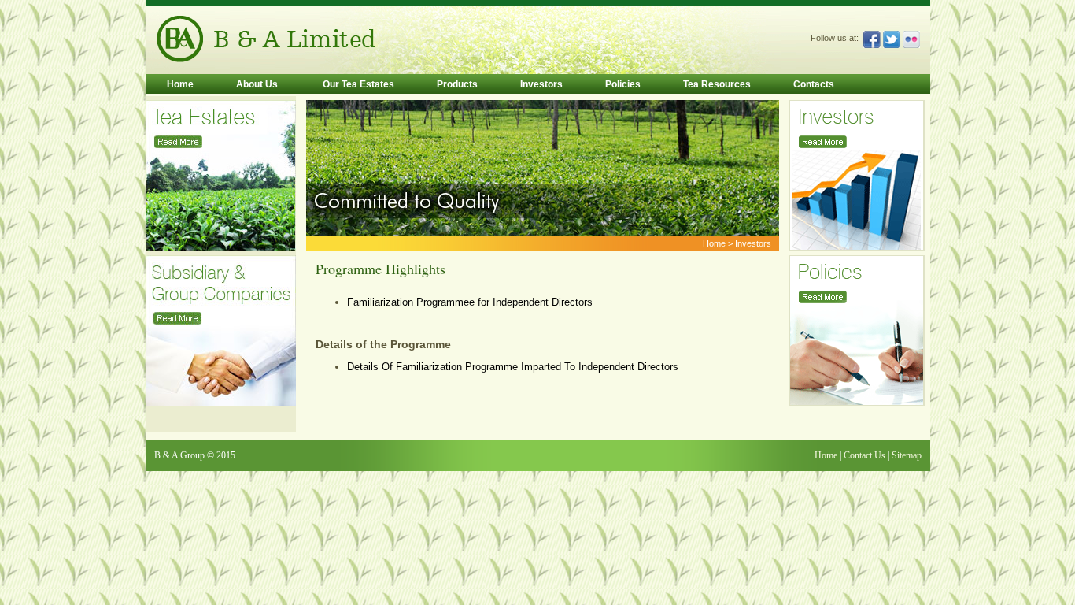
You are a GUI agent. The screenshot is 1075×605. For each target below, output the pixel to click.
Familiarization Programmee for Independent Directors (470, 302)
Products (457, 84)
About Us (257, 84)
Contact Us (863, 455)
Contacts (813, 84)
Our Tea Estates (357, 84)
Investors (541, 84)
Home (180, 84)
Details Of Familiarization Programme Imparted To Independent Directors (512, 367)
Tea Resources (717, 84)
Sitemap (907, 455)
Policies (623, 84)
